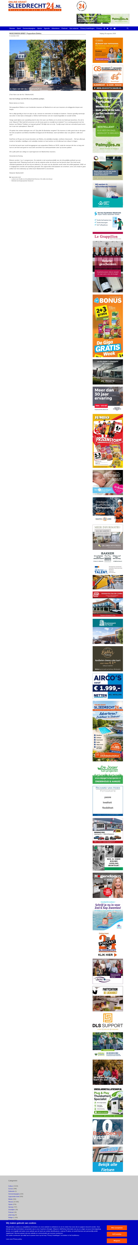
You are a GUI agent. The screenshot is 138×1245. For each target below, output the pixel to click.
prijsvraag (11, 1215)
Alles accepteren (117, 1228)
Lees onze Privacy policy (14, 1239)
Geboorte (11, 1191)
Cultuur (10, 1186)
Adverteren (56, 28)
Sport (19, 28)
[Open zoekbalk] (127, 28)
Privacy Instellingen (87, 28)
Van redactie (73, 28)
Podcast (64, 28)
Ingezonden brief (16, 177)
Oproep (10, 1207)
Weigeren (117, 1240)
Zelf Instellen (116, 1234)
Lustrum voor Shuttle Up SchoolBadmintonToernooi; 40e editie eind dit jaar (31, 179)
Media (10, 1199)
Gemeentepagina (29, 28)
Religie (10, 1217)
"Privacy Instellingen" (53, 1235)
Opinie (39, 28)
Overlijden (11, 1209)
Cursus (10, 1188)
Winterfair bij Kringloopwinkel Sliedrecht (22, 181)
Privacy (99, 28)
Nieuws (12, 28)
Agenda (47, 28)
